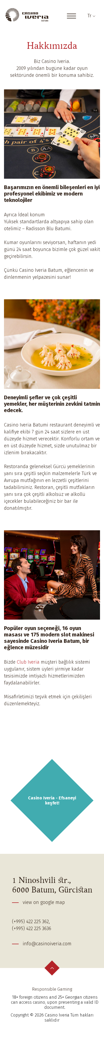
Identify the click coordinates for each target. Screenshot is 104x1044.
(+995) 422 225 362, (31, 922)
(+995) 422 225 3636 (31, 928)
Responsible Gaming (52, 989)
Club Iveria (28, 662)
